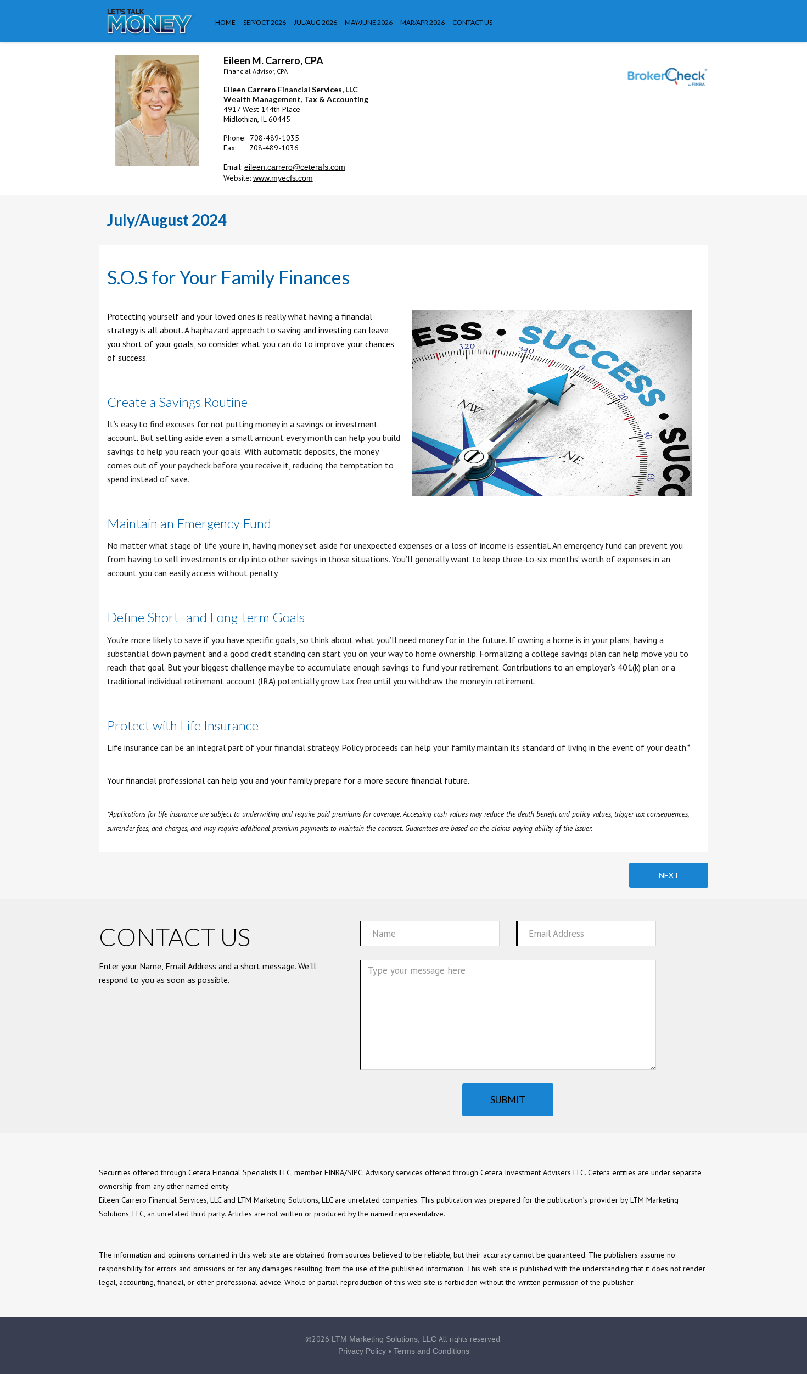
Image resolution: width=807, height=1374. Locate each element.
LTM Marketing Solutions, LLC (384, 1338)
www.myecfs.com (283, 178)
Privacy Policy (362, 1351)
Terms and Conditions (431, 1351)
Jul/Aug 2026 (315, 22)
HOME (225, 22)
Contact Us (472, 22)
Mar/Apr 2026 (422, 22)
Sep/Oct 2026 (264, 22)
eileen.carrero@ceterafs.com (294, 167)
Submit (507, 1099)
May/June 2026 (369, 22)
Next (669, 875)
